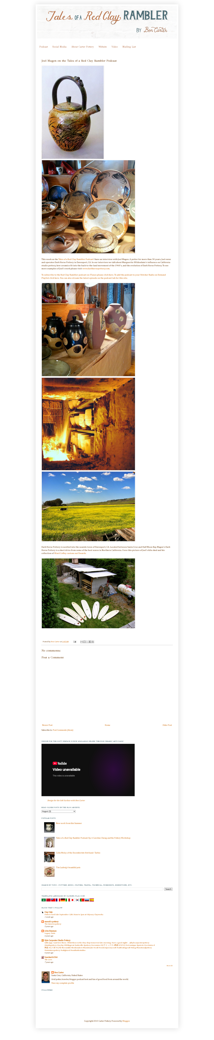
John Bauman (50, 931)
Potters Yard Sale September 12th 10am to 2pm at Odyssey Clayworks (74, 915)
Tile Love (48, 960)
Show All (170, 965)
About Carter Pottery (82, 46)
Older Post (167, 725)
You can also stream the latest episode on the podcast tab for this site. (94, 278)
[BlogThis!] (84, 641)
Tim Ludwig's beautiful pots (68, 868)
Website (103, 46)
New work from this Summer (69, 823)
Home (107, 725)
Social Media (59, 46)
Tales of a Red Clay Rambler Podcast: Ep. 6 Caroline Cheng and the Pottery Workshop (93, 838)
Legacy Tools (50, 933)
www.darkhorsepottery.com (96, 269)
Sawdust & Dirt (51, 957)
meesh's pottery (52, 922)
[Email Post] (75, 642)
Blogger (126, 1021)
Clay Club (49, 912)
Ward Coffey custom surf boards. (70, 553)
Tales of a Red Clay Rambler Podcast (75, 259)
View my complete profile (62, 983)
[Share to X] (87, 641)
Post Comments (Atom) (63, 730)
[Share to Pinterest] (92, 641)
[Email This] (81, 641)
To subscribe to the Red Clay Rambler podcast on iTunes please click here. (77, 275)
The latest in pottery (53, 924)
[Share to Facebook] (90, 641)
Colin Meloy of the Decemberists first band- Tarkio (78, 853)
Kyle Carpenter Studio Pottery (57, 940)
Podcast (43, 46)
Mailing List (129, 46)
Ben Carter (55, 642)
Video (115, 46)
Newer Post (47, 725)
